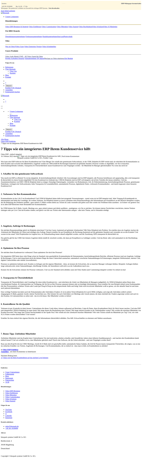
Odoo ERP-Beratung (12, 391)
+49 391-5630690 (7, 6)
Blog (7, 376)
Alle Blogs (4, 139)
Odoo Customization (12, 397)
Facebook (8, 412)
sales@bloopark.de (12, 426)
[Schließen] (2, 108)
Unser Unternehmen (12, 372)
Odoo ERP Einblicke (8, 141)
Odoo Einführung (11, 393)
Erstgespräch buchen (12, 92)
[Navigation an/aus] (2, 106)
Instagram (8, 418)
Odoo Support (10, 401)
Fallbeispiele (9, 374)
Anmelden (9, 90)
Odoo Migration (11, 395)
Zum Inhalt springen (8, 11)
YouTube (8, 410)
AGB (7, 382)
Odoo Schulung (10, 399)
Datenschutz (9, 380)
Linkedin (8, 416)
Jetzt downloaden (53, 8)
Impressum (9, 378)
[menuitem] (12, 17)
